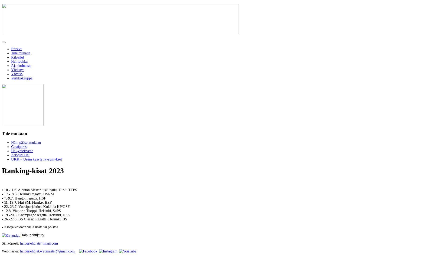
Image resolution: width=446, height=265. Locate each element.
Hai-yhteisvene (22, 151)
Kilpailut (17, 57)
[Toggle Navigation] (4, 42)
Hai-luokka (19, 61)
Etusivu (16, 49)
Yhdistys (17, 70)
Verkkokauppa (22, 78)
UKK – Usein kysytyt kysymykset (36, 159)
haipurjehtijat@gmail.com (39, 243)
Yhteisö (17, 74)
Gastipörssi (19, 147)
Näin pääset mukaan (26, 142)
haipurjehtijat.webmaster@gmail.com (47, 251)
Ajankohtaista (21, 66)
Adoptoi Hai (20, 155)
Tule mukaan (20, 53)
